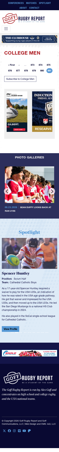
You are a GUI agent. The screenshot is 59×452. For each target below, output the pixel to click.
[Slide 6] (33, 333)
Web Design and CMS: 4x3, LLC (40, 425)
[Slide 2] (16, 333)
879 (35, 71)
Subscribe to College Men (20, 78)
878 (27, 71)
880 (43, 71)
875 (49, 65)
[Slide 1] (12, 333)
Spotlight (45, 3)
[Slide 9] (46, 333)
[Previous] (7, 191)
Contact (34, 7)
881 (50, 71)
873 (33, 65)
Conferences (16, 3)
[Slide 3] (21, 333)
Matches (31, 3)
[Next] (51, 191)
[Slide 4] (25, 333)
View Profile (10, 328)
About (23, 7)
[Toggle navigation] (6, 29)
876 (11, 71)
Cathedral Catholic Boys (23, 282)
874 (41, 65)
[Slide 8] (42, 333)
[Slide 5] (29, 333)
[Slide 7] (38, 333)
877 (19, 71)
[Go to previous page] (19, 65)
